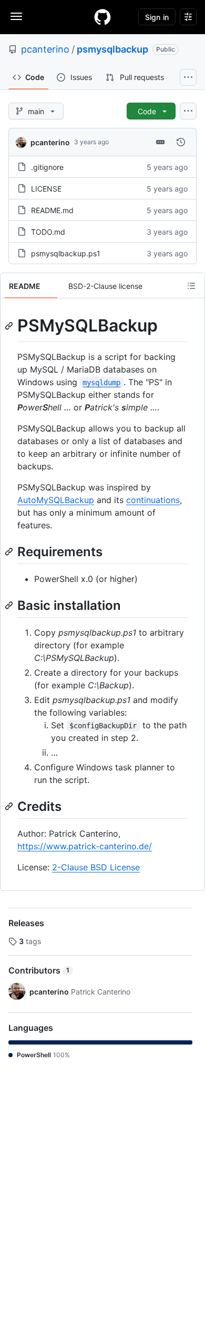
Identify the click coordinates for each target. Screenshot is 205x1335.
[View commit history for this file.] (181, 142)
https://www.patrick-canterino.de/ (84, 846)
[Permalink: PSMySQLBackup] (10, 325)
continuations (153, 500)
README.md (52, 210)
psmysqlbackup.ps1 (65, 253)
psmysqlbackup (112, 49)
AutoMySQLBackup (55, 500)
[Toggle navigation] (16, 16)
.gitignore (47, 167)
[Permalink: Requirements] (10, 551)
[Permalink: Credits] (10, 806)
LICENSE (46, 188)
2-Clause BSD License (96, 867)
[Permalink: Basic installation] (10, 605)
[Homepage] (102, 16)
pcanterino (45, 49)
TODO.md (48, 231)
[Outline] (191, 285)
